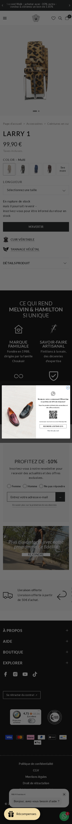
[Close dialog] (67, 387)
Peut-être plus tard (53, 431)
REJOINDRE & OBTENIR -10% (53, 426)
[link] (53, 414)
